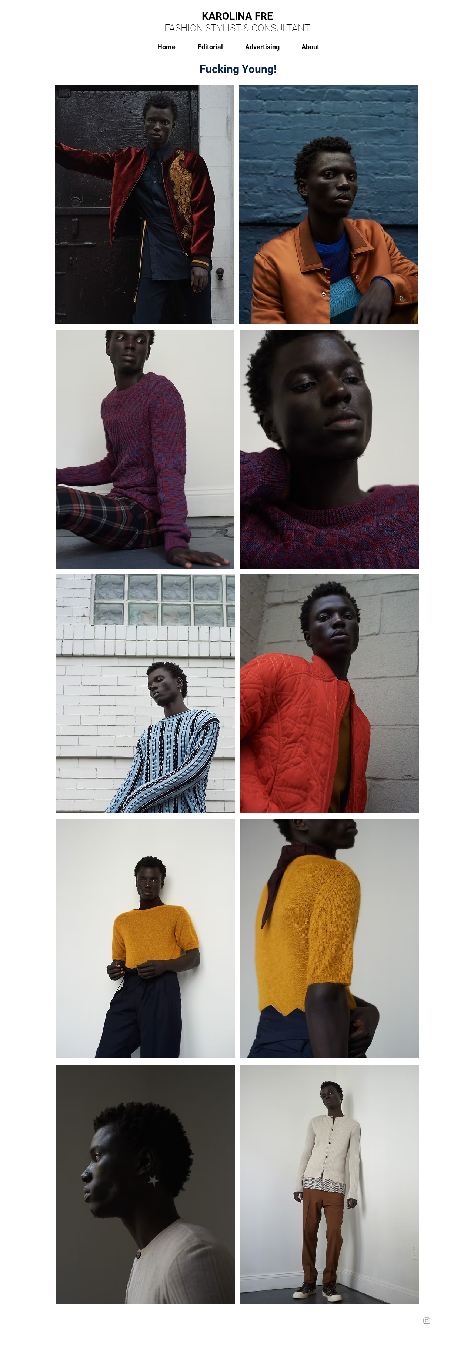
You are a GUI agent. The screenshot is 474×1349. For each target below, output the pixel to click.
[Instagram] (426, 1320)
